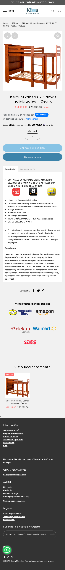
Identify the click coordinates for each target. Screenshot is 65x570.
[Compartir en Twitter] (38, 290)
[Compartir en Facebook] (33, 290)
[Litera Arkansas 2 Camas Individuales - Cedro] (17, 385)
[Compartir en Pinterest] (43, 290)
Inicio (5, 23)
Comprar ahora (32, 157)
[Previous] (7, 35)
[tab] (10, 169)
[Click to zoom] (57, 35)
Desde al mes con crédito (28, 125)
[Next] (14, 35)
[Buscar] (53, 11)
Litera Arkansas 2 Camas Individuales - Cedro (17, 401)
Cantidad (32, 131)
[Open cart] (59, 11)
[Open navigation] (5, 11)
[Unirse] (52, 534)
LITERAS (14, 23)
